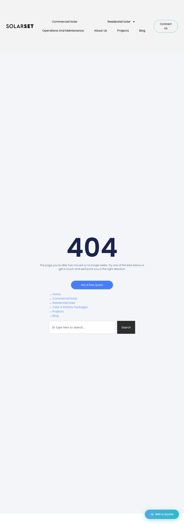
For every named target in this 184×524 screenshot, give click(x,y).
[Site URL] (19, 26)
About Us (100, 31)
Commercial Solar (64, 22)
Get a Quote (164, 514)
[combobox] (82, 327)
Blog (142, 31)
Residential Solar (119, 22)
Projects (123, 31)
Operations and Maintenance (63, 31)
